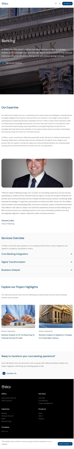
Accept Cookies (64, 444)
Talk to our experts (13, 63)
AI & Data (42, 398)
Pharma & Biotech (7, 416)
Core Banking (43, 401)
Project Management (46, 403)
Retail (3, 419)
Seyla (40, 413)
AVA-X (41, 416)
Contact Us (67, 3)
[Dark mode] (59, 3)
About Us (4, 431)
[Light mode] (55, 3)
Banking (4, 413)
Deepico (41, 419)
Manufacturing (6, 421)
